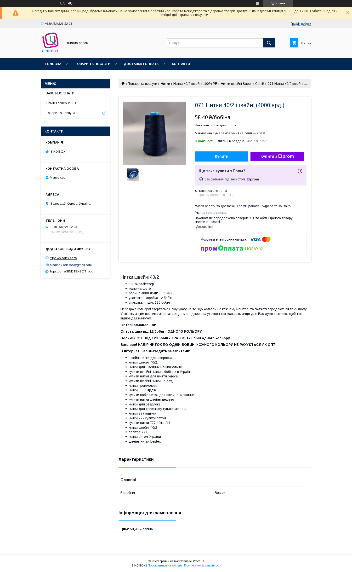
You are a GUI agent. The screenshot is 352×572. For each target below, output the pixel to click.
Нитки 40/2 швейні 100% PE (195, 84)
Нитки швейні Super (236, 84)
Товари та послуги (92, 64)
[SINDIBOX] (51, 51)
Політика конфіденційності (202, 565)
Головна (53, 64)
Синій (259, 84)
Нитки (165, 84)
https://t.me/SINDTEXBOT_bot (71, 271)
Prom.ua (198, 561)
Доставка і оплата (141, 64)
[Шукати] (269, 42)
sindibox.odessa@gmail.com (71, 264)
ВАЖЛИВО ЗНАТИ (60, 93)
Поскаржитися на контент (165, 565)
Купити (221, 156)
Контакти (181, 64)
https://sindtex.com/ (63, 258)
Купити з (269, 156)
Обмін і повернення (61, 103)
